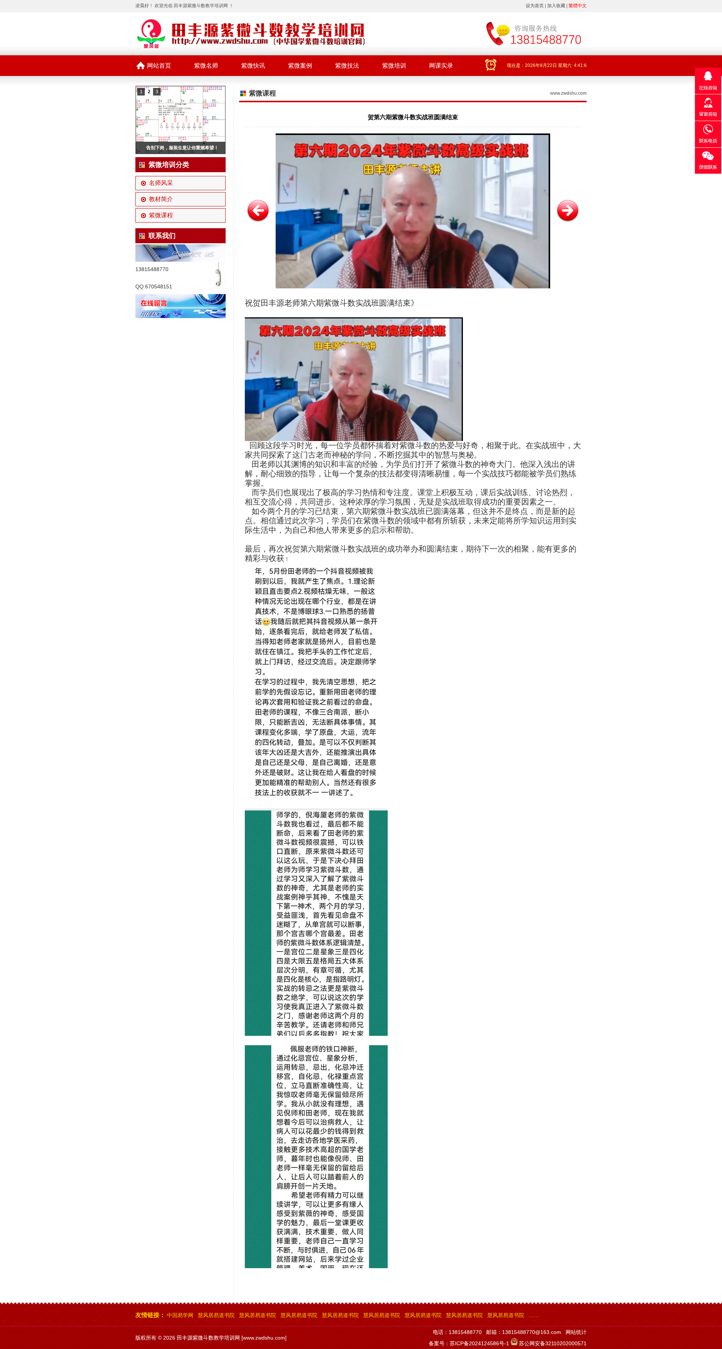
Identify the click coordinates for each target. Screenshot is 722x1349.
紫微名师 (206, 65)
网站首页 (159, 65)
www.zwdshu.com (568, 93)
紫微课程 (161, 215)
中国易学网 (180, 1315)
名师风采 (161, 183)
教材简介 (161, 199)
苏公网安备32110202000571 (553, 1343)
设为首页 (535, 5)
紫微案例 (300, 65)
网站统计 (576, 1332)
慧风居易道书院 (216, 1315)
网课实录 (441, 65)
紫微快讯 (253, 65)
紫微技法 (347, 65)
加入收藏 (556, 5)
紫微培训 (394, 65)
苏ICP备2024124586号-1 (479, 1343)
